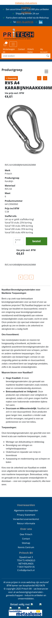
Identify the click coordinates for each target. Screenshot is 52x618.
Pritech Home (30, 50)
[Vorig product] (26, 277)
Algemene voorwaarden (26, 510)
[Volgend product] (31, 277)
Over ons (26, 529)
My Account (43, 50)
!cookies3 (26, 7)
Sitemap (26, 543)
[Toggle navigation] (13, 44)
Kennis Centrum (26, 547)
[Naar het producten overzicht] (21, 277)
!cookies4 (26, 12)
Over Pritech (26, 534)
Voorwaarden (26, 505)
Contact (21, 49)
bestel (36, 241)
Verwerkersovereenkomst (26, 519)
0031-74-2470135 (24, 22)
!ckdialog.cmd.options (26, 2)
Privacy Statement (26, 514)
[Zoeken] (47, 55)
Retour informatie (26, 523)
